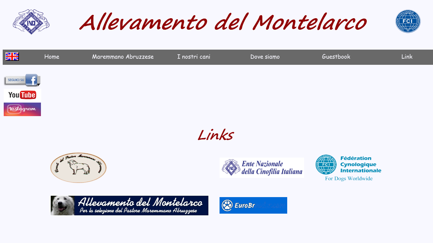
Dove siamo (265, 56)
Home (51, 56)
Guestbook (336, 56)
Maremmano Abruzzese (123, 56)
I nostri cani (193, 56)
